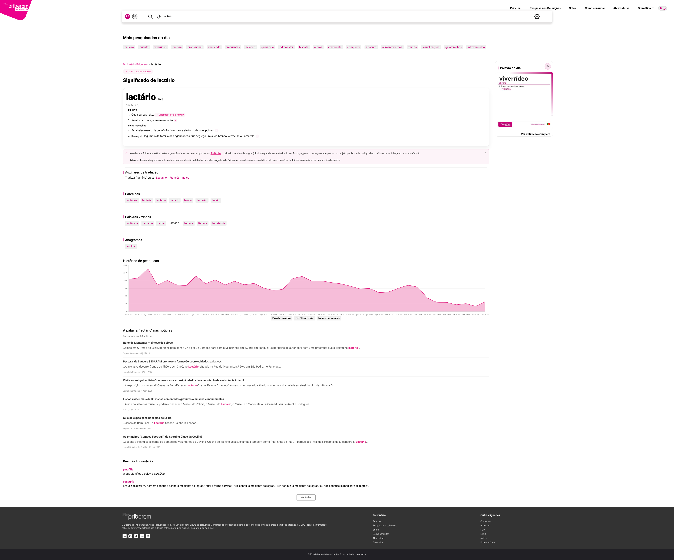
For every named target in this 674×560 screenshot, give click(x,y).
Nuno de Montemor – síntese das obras (148, 342)
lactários (132, 200)
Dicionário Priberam (135, 64)
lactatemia (218, 223)
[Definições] (537, 16)
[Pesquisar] (150, 16)
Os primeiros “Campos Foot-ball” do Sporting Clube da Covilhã (162, 436)
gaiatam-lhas (453, 47)
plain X (483, 538)
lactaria (146, 200)
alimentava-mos (392, 47)
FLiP (482, 530)
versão (412, 47)
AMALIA (216, 153)
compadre (353, 47)
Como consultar (595, 8)
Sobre (572, 8)
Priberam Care (487, 542)
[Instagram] (130, 537)
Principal (515, 8)
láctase (202, 223)
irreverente (334, 47)
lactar (161, 223)
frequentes (233, 47)
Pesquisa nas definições (385, 525)
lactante (148, 223)
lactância (132, 223)
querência (268, 47)
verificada (214, 47)
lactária (161, 200)
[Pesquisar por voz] (159, 16)
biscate (303, 47)
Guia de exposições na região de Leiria (147, 418)
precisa (177, 47)
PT (127, 16)
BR (134, 16)
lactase (188, 223)
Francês (174, 177)
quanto (144, 47)
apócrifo (371, 47)
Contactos (485, 521)
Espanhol (161, 177)
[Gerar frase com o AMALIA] (175, 120)
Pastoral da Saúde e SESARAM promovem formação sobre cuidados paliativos (172, 361)
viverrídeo (160, 47)
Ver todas (306, 497)
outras (318, 47)
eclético (251, 47)
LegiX (483, 534)
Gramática (645, 8)
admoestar (286, 47)
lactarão (202, 200)
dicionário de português (195, 525)
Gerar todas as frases (140, 71)
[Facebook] (124, 537)
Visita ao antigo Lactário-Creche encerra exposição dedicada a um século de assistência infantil (183, 380)
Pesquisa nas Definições (545, 8)
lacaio (216, 200)
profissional (195, 47)
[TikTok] (136, 537)
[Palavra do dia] (547, 66)
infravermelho (476, 47)
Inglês (185, 177)
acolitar (131, 246)
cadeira (129, 47)
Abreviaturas (621, 8)
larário (188, 200)
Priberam (485, 525)
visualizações (431, 47)
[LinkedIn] (142, 537)
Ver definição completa (535, 134)
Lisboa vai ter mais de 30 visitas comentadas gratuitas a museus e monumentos (173, 399)
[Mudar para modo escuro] (662, 8)
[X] (148, 537)
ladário (175, 200)
